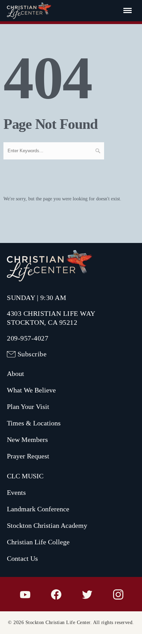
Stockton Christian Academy (47, 525)
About (15, 373)
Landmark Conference (38, 509)
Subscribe (32, 354)
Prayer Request (28, 456)
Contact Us (22, 558)
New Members (27, 439)
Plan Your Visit (28, 406)
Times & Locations (34, 423)
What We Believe (31, 390)
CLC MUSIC (25, 476)
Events (16, 492)
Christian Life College (38, 542)
